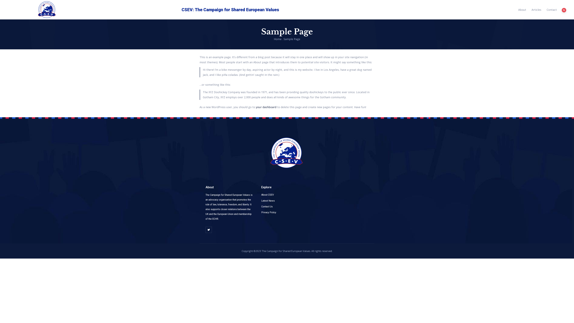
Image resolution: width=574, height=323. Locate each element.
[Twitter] (209, 230)
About (522, 10)
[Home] (47, 9)
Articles (536, 10)
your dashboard (266, 107)
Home (277, 39)
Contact (552, 10)
